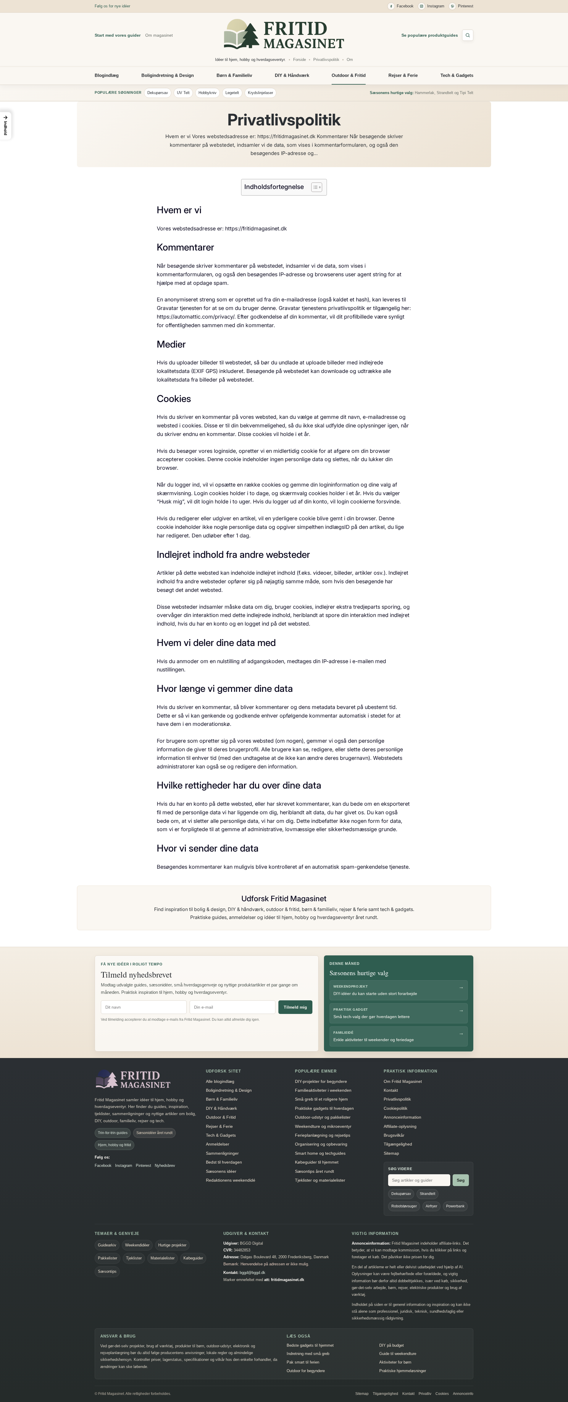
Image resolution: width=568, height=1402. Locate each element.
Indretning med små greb (308, 1353)
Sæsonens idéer (221, 1171)
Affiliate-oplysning (400, 1126)
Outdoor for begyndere (306, 1371)
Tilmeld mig (295, 1007)
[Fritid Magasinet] (284, 34)
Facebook (103, 1165)
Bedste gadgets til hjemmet (310, 1345)
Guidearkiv (107, 1245)
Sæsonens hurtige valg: (392, 93)
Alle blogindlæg (220, 1081)
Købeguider (193, 1258)
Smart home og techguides (320, 1153)
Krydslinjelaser (260, 93)
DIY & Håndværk (292, 75)
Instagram (123, 1165)
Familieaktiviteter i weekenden (323, 1090)
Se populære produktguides (429, 35)
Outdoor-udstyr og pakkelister (323, 1117)
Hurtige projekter (172, 1245)
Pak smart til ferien (303, 1362)
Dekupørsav (157, 93)
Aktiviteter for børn (395, 1362)
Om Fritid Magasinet (403, 1081)
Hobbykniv (208, 93)
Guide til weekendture (397, 1353)
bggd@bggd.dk (252, 1272)
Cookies (442, 1394)
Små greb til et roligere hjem (321, 1099)
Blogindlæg (107, 75)
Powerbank (455, 1206)
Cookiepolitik (395, 1108)
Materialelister (163, 1258)
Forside (299, 59)
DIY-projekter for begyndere (321, 1081)
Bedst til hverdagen (224, 1162)
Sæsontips (107, 1271)
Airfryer (431, 1206)
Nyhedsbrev (165, 1165)
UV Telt (183, 93)
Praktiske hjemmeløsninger (402, 1371)
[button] (5, 126)
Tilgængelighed (398, 1144)
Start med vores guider (118, 35)
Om (350, 59)
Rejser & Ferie (403, 75)
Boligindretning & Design (167, 75)
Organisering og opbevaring (321, 1144)
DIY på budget (391, 1345)
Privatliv (425, 1394)
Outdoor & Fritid (349, 75)
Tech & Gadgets (456, 75)
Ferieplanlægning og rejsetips (322, 1135)
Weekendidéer (137, 1245)
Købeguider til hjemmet (316, 1162)
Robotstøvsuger (404, 1206)
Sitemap (391, 1153)
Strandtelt (427, 1194)
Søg (461, 1180)
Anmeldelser (217, 1144)
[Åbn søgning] (467, 35)
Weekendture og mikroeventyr (323, 1126)
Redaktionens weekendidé (230, 1180)
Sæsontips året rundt (314, 1171)
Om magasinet (159, 35)
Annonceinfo (463, 1394)
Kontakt (391, 1090)
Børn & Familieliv (234, 75)
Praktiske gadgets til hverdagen (324, 1108)
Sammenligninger (222, 1153)
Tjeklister (134, 1258)
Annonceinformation (402, 1117)
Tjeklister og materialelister (320, 1180)
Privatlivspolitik (326, 59)
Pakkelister (107, 1258)
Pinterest (143, 1165)
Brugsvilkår (394, 1135)
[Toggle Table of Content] (314, 187)
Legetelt (232, 93)
